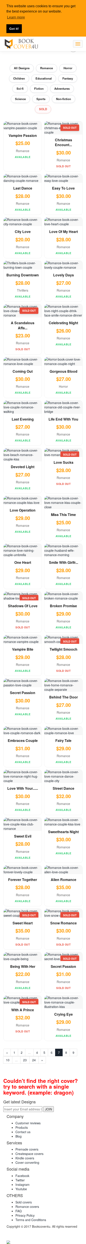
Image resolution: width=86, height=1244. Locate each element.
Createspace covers (29, 1153)
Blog (18, 1136)
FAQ (18, 1211)
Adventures (62, 88)
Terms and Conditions (30, 1220)
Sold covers (23, 1202)
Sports (40, 99)
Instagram (22, 1184)
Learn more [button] (16, 17)
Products (21, 1127)
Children (19, 78)
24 (34, 1060)
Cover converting (27, 1162)
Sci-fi (20, 88)
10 (7, 1060)
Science (20, 99)
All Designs (22, 68)
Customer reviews (28, 1123)
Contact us (22, 1132)
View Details (22, 124)
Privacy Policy (25, 1215)
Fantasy (67, 78)
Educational (44, 78)
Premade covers (26, 1149)
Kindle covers (24, 1158)
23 (25, 1060)
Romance (46, 68)
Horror (68, 68)
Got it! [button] (14, 28)
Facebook (22, 1175)
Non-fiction (63, 99)
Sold (43, 109)
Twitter (20, 1180)
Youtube (21, 1189)
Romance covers (27, 1206)
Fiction (39, 88)
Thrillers (22, 290)
